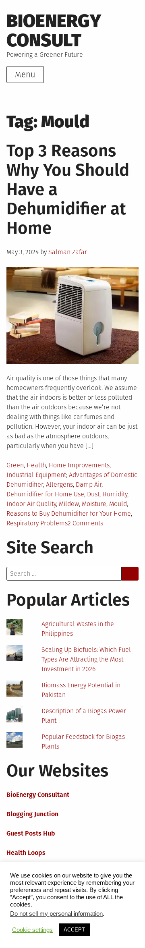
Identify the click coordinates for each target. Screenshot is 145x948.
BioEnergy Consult (53, 30)
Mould (118, 504)
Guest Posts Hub (30, 833)
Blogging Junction (32, 814)
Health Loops (26, 853)
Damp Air (89, 484)
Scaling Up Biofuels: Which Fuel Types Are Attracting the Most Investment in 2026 (86, 659)
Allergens (59, 484)
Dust (93, 494)
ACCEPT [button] (74, 930)
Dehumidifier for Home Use (45, 494)
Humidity (114, 494)
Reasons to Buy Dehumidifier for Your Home (68, 513)
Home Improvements (79, 465)
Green (15, 465)
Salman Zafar (67, 252)
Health (36, 465)
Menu (25, 74)
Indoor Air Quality (31, 504)
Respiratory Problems (37, 523)
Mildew (69, 504)
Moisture (94, 504)
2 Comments (85, 523)
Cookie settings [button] (32, 930)
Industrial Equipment (36, 475)
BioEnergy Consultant (37, 795)
